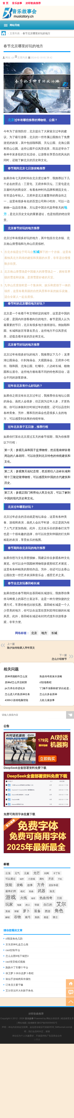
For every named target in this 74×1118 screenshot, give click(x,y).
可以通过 (10, 878)
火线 (23, 897)
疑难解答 (32, 1022)
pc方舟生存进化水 (15, 688)
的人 (28, 904)
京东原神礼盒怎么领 (17, 944)
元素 (26, 873)
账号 (28, 917)
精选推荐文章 (67, 1018)
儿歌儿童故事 (47, 700)
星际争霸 (53, 885)
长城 (36, 251)
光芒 (36, 872)
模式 (22, 891)
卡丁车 (56, 873)
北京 (11, 119)
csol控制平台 (13, 950)
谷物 (17, 916)
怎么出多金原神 (48, 694)
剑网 (46, 873)
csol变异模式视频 (15, 961)
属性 (41, 878)
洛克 (52, 891)
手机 (60, 878)
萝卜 (26, 910)
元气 (17, 873)
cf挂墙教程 (46, 682)
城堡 (22, 879)
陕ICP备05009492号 (47, 1022)
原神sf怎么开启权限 (16, 682)
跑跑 (37, 917)
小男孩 (37, 1039)
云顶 (7, 873)
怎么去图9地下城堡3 (17, 956)
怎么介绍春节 (59, 658)
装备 (37, 910)
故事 (30, 885)
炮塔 (33, 898)
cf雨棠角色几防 (14, 938)
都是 (46, 917)
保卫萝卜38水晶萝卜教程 (20, 973)
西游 (47, 911)
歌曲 (31, 891)
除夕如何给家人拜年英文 (21, 647)
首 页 (5, 3)
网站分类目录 (52, 1018)
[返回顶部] (70, 1001)
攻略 (20, 884)
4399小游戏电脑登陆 (16, 700)
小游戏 (31, 878)
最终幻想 (10, 891)
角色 (59, 910)
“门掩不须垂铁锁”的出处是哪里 (56, 688)
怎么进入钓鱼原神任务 (17, 694)
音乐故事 (17, 3)
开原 (51, 878)
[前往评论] (70, 992)
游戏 (10, 896)
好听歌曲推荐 (33, 3)
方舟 (41, 884)
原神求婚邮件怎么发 (16, 676)
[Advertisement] (37, 1081)
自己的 (47, 904)
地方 (44, 633)
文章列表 (15, 33)
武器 (41, 890)
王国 (59, 898)
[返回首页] (70, 983)
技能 (8, 884)
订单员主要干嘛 (14, 984)
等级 (36, 904)
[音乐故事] (37, 13)
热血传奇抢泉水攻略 (51, 676)
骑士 (55, 917)
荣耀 (16, 911)
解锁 (7, 917)
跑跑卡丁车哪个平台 (17, 967)
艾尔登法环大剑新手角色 (19, 990)
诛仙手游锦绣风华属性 (18, 979)
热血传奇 (46, 897)
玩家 (9, 904)
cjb (12, 57)
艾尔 (61, 903)
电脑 (19, 904)
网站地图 (22, 1022)
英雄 (7, 911)
